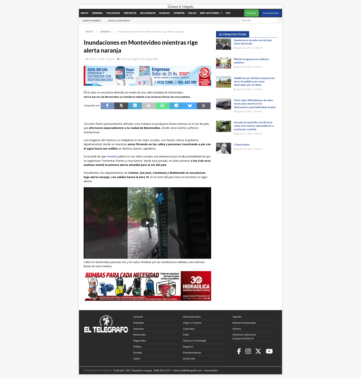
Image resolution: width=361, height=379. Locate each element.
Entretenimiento (192, 352)
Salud (192, 13)
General (97, 13)
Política (137, 346)
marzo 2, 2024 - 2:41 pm (102, 59)
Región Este (138, 59)
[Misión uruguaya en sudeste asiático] (223, 63)
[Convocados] (223, 148)
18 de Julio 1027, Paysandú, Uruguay (132, 370)
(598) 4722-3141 (162, 370)
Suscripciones (271, 13)
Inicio (84, 13)
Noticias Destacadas (244, 322)
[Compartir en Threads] (204, 105)
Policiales (113, 13)
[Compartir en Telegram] (176, 105)
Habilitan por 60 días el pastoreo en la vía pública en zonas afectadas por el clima (254, 81)
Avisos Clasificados (119, 20)
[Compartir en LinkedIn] (135, 105)
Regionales (152, 59)
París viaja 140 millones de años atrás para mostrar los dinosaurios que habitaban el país (255, 103)
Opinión (179, 13)
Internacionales (192, 316)
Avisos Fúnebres (92, 20)
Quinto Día (189, 358)
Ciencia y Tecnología (194, 340)
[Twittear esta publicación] (121, 105)
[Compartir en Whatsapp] (162, 105)
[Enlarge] (206, 119)
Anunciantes (211, 370)
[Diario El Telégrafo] (180, 6)
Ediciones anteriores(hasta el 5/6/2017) (244, 336)
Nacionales (148, 13)
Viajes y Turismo (192, 322)
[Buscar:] (258, 20)
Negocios (188, 346)
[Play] (147, 222)
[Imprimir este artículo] (148, 105)
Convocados (242, 144)
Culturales (189, 328)
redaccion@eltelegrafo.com (187, 370)
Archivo (237, 328)
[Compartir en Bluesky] (190, 105)
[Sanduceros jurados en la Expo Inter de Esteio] (223, 44)
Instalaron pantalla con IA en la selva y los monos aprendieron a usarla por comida (254, 126)
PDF (228, 13)
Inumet (112, 156)
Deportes (130, 13)
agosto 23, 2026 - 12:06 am (249, 47)
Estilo (186, 334)
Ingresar (251, 13)
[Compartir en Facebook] (107, 105)
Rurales (164, 13)
